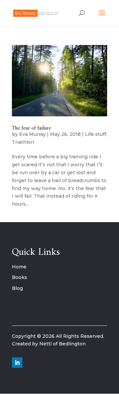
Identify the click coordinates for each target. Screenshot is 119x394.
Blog (17, 288)
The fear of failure (31, 128)
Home (19, 267)
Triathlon (23, 142)
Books (19, 277)
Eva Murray (32, 134)
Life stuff (95, 134)
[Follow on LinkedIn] (17, 362)
